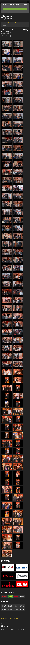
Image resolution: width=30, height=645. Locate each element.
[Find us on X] (5, 626)
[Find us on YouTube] (10, 626)
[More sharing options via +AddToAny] (11, 36)
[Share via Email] (9, 36)
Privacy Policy (15, 12)
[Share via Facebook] (2, 36)
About (6, 618)
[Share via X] (5, 36)
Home (4, 23)
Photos (10, 23)
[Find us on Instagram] (7, 626)
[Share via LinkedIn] (7, 36)
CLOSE (15, 9)
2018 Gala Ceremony (20, 23)
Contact (10, 618)
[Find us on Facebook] (2, 626)
